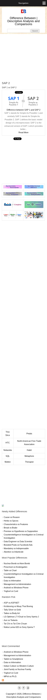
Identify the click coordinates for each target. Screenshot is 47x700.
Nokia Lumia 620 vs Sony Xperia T (19, 627)
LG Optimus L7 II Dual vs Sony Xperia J (21, 617)
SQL (8, 456)
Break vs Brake (10, 528)
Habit (29, 450)
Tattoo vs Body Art (12, 613)
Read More (23, 132)
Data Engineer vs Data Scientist (18, 541)
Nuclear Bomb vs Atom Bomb (17, 563)
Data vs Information (12, 581)
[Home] (23, 13)
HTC (8, 443)
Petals (29, 434)
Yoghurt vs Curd (11, 591)
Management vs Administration (17, 584)
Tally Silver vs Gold (12, 610)
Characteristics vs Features (16, 524)
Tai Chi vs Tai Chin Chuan (15, 624)
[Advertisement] (23, 57)
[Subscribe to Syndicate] (3, 680)
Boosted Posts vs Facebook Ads (18, 545)
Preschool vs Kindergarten (15, 567)
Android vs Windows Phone (16, 588)
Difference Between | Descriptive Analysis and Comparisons (23, 21)
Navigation (23, 3)
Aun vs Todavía (10, 620)
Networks (8, 450)
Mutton (8, 462)
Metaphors (29, 456)
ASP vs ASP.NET (11, 603)
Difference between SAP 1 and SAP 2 (23, 110)
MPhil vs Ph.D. (10, 676)
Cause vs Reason (12, 517)
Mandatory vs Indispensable (16, 548)
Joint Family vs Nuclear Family (17, 669)
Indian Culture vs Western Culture (19, 666)
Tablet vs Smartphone (13, 659)
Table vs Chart (10, 570)
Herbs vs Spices (11, 521)
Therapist (29, 462)
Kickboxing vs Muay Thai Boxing (18, 606)
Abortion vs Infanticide (13, 552)
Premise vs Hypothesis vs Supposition (21, 531)
